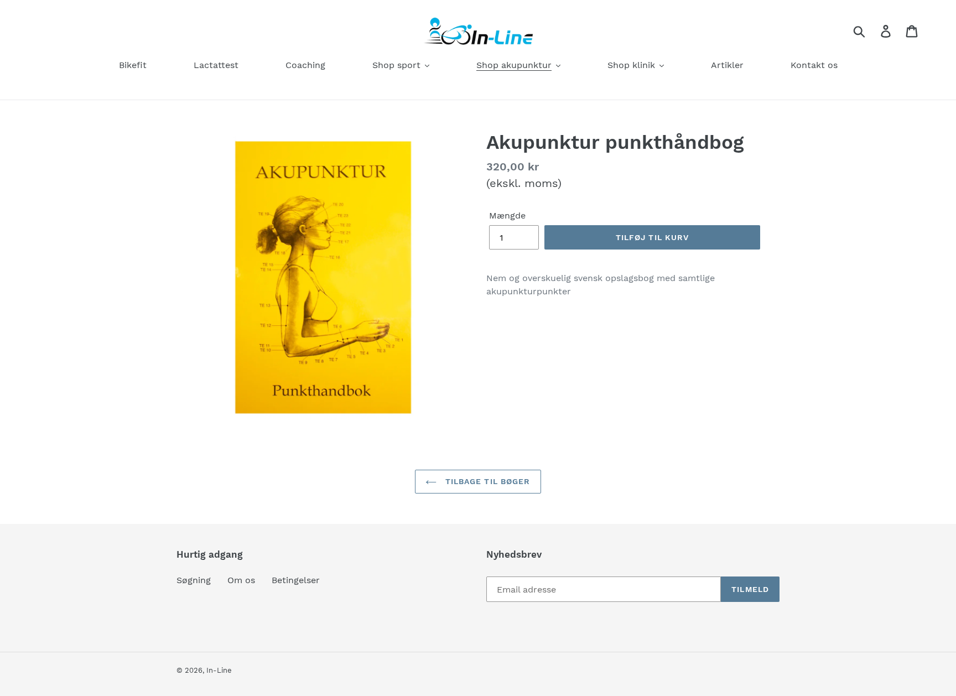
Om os (241, 580)
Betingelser (296, 580)
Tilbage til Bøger (486, 481)
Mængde (507, 215)
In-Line (219, 670)
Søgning (193, 580)
